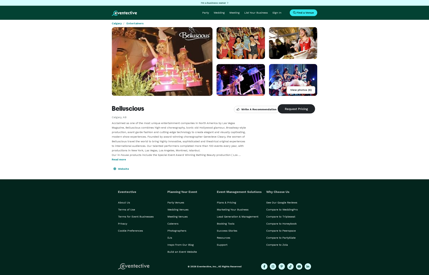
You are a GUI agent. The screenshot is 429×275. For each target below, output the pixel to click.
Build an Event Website (182, 251)
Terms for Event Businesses (136, 216)
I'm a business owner (213, 3)
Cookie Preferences (130, 230)
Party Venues (175, 202)
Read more (119, 159)
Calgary (117, 23)
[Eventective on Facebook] (264, 266)
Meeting (234, 12)
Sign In (276, 12)
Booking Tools (225, 223)
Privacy (122, 223)
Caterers (172, 223)
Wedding (219, 12)
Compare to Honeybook (281, 223)
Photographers (176, 230)
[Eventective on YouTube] (299, 266)
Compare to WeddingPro (282, 209)
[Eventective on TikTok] (290, 266)
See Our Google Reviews (281, 202)
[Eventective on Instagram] (273, 266)
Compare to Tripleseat (280, 216)
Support (222, 244)
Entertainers (135, 23)
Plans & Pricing (226, 202)
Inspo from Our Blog (180, 244)
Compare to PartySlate (281, 237)
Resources (223, 237)
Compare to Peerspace (281, 230)
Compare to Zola (277, 244)
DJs (169, 237)
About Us (124, 202)
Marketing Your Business (233, 209)
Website (123, 168)
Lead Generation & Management (237, 216)
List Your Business (256, 12)
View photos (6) (301, 89)
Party (205, 12)
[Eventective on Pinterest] (282, 266)
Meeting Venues (177, 216)
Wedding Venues (178, 209)
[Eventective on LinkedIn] (308, 266)
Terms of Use (126, 209)
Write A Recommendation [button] (258, 109)
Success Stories (227, 230)
